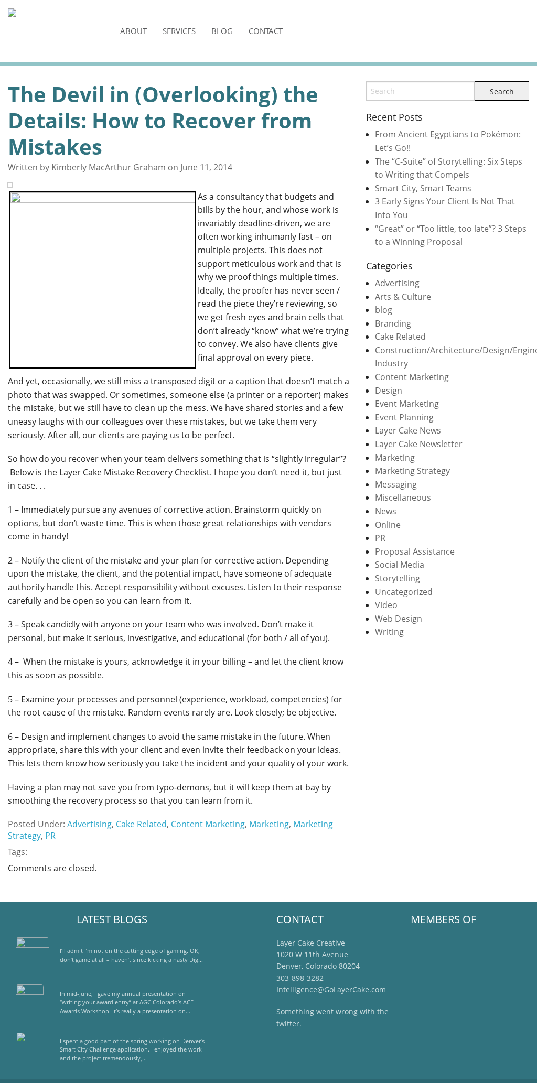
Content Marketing (208, 824)
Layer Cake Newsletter (419, 444)
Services (179, 31)
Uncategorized (404, 592)
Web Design (398, 618)
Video (386, 605)
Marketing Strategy (412, 470)
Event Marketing (407, 403)
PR (50, 835)
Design (388, 390)
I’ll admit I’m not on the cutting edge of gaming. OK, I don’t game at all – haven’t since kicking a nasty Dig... (131, 955)
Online (388, 524)
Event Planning (404, 417)
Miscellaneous (403, 497)
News (385, 511)
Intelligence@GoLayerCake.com (331, 989)
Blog (222, 31)
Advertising (89, 824)
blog (383, 310)
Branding (393, 323)
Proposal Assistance (415, 551)
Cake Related (141, 824)
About (133, 31)
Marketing (269, 824)
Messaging (396, 484)
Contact (266, 31)
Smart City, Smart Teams (423, 188)
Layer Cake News (408, 430)
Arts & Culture (403, 296)
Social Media (399, 564)
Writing (389, 631)
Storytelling (397, 578)
